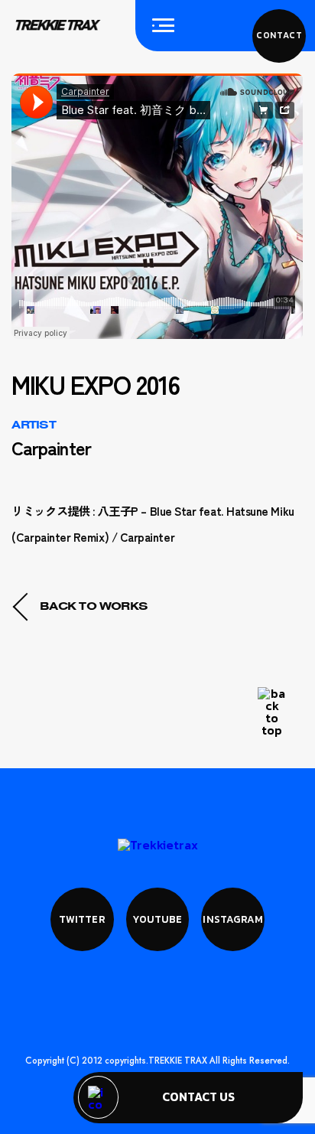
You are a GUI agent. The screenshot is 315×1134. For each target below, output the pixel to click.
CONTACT (279, 35)
